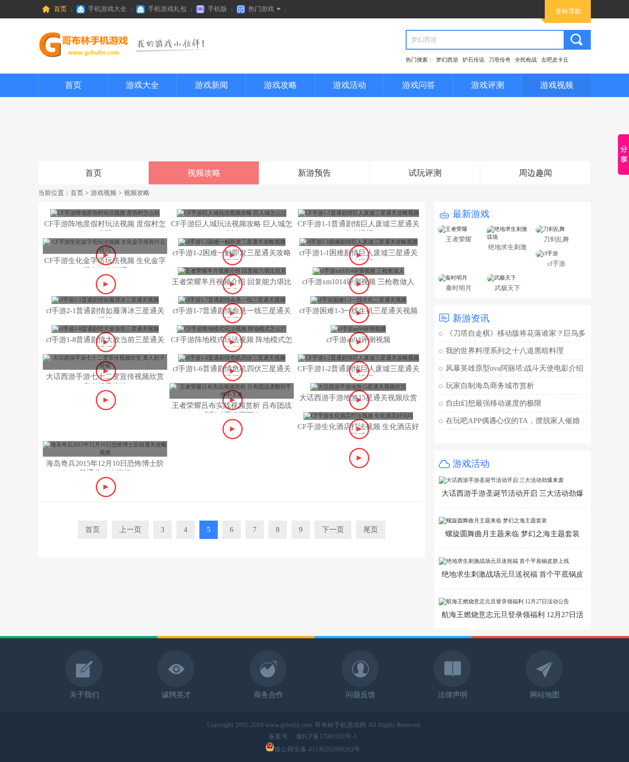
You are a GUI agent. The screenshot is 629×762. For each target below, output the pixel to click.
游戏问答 (418, 85)
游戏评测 (487, 85)
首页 (60, 9)
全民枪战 (526, 60)
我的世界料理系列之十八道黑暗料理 (505, 351)
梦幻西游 (447, 60)
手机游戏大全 (107, 9)
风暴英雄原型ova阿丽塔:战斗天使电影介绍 (514, 368)
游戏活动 (349, 85)
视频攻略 (204, 173)
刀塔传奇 (500, 60)
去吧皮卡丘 (555, 60)
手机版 (217, 9)
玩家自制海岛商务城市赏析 (490, 386)
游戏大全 (142, 85)
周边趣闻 (535, 173)
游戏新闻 (211, 85)
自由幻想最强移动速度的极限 (494, 403)
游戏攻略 (280, 85)
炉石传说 (473, 60)
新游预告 (314, 173)
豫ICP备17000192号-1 (327, 736)
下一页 (333, 529)
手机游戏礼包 (167, 9)
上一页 (130, 529)
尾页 (370, 529)
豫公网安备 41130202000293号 (317, 749)
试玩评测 (425, 173)
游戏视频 (556, 85)
